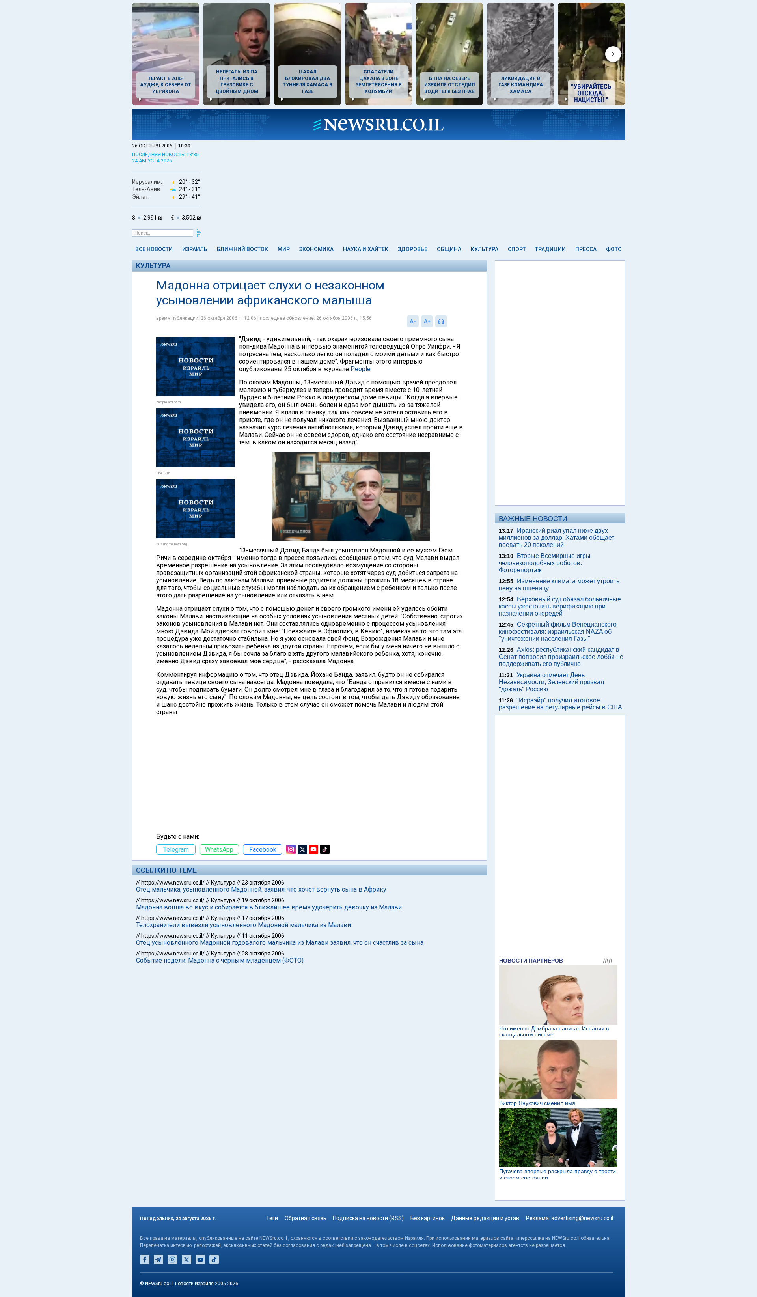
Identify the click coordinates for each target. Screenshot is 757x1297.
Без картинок (427, 1218)
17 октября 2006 (263, 918)
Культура (484, 249)
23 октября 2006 (263, 882)
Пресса (586, 249)
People (361, 369)
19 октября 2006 (263, 900)
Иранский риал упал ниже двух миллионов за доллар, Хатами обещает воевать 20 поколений (556, 537)
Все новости (154, 249)
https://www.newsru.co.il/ (173, 882)
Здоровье (412, 249)
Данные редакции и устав (485, 1218)
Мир (284, 249)
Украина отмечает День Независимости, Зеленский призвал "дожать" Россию (551, 682)
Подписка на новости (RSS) (368, 1218)
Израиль (194, 249)
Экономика (316, 249)
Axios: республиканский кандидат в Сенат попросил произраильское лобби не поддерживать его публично (561, 656)
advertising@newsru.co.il (582, 1218)
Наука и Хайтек (365, 249)
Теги (272, 1218)
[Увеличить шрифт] (427, 321)
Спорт (517, 249)
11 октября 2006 (263, 936)
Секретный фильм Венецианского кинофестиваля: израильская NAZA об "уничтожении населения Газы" (558, 631)
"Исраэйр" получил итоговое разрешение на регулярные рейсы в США (560, 704)
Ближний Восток (242, 249)
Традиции (550, 249)
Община (449, 249)
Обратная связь (305, 1218)
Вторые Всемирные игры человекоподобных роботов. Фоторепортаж (545, 562)
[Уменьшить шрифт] (413, 321)
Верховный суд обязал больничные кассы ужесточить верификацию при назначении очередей (560, 606)
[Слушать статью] (449, 321)
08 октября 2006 (263, 953)
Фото (614, 249)
